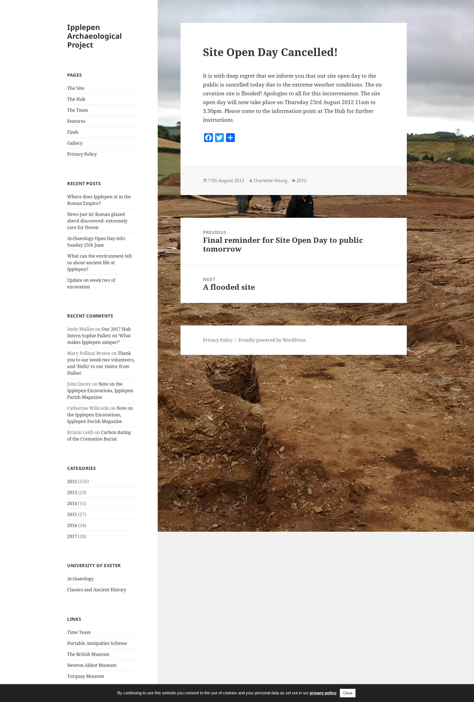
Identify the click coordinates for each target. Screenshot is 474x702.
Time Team (79, 632)
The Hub (76, 99)
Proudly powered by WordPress (272, 340)
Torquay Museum (85, 676)
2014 (72, 503)
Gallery (75, 143)
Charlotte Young (270, 180)
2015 (72, 514)
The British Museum (88, 654)
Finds (72, 132)
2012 (72, 481)
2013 (72, 492)
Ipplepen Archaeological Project (94, 36)
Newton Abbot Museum (92, 665)
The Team (77, 110)
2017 (72, 536)
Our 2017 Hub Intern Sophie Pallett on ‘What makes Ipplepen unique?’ (99, 335)
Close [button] (347, 693)
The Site (75, 88)
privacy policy (323, 692)
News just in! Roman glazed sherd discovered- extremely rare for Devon (97, 220)
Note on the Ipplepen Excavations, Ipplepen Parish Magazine (100, 390)
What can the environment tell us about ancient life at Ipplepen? (99, 262)
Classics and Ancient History (96, 590)
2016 (72, 525)
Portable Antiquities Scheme (97, 643)
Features (76, 121)
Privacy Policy (82, 154)
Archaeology (80, 579)
